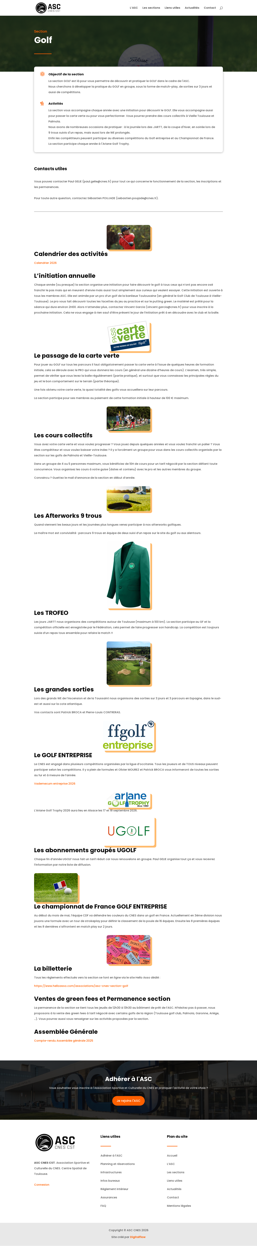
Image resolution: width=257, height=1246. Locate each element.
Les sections (151, 8)
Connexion (41, 1185)
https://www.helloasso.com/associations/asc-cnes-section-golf (81, 986)
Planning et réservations (118, 1164)
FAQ (103, 1206)
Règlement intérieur (114, 1189)
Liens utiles (172, 8)
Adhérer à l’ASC (111, 1156)
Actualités (192, 8)
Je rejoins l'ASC (128, 1100)
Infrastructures (111, 1172)
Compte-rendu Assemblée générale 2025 (63, 1041)
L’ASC (134, 8)
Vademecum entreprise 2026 (54, 784)
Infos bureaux (110, 1181)
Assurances (109, 1197)
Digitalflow (138, 1237)
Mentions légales (179, 1206)
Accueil (172, 1156)
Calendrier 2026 (45, 263)
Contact (210, 8)
